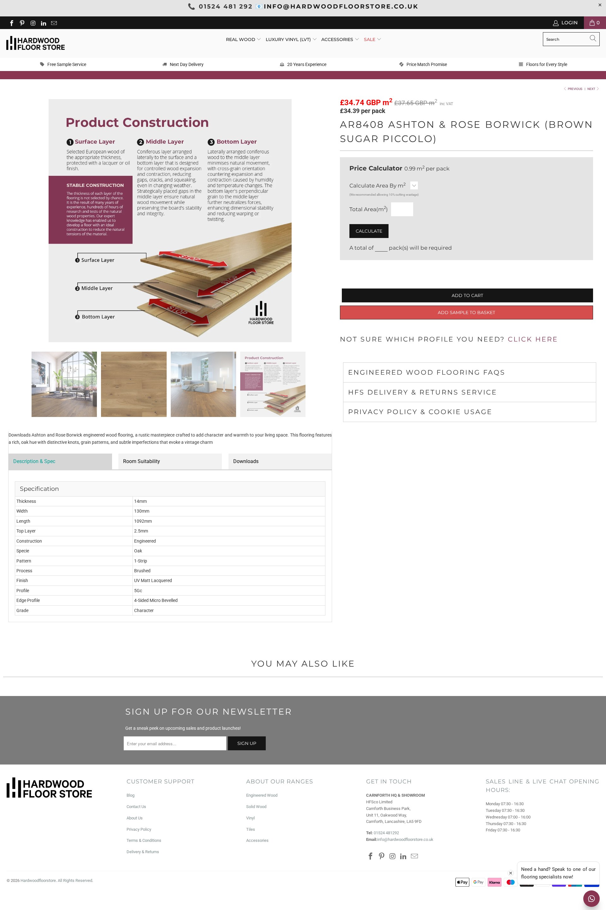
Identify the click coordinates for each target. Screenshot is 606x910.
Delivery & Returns (143, 851)
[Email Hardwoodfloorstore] (53, 23)
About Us (135, 818)
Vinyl (250, 818)
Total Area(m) (368, 209)
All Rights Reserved (75, 880)
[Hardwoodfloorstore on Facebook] (11, 23)
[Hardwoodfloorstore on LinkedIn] (43, 23)
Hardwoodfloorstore (38, 880)
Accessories (337, 39)
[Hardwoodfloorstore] (35, 43)
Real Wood (241, 39)
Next (591, 89)
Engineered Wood (261, 795)
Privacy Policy (139, 829)
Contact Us (136, 806)
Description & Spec (34, 461)
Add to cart (467, 295)
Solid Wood (256, 806)
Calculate (369, 231)
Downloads (245, 461)
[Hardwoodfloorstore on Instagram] (32, 23)
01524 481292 (386, 832)
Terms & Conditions (144, 840)
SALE (370, 39)
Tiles (250, 829)
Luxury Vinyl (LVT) (288, 39)
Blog (130, 795)
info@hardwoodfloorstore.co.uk (405, 839)
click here (533, 339)
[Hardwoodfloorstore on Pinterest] (22, 23)
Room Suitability (141, 461)
